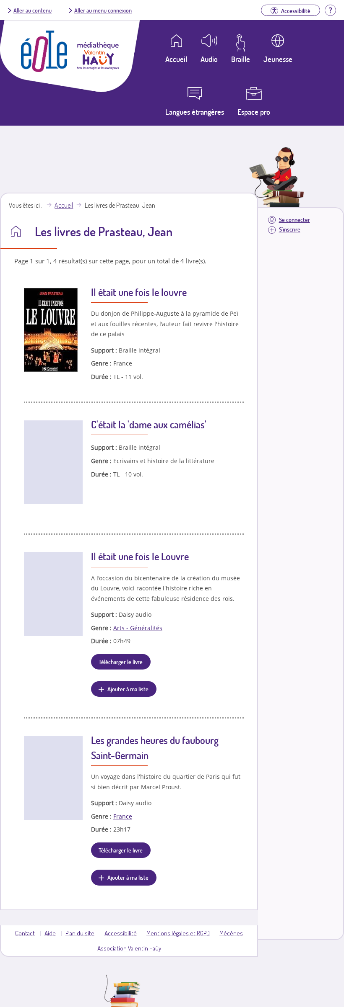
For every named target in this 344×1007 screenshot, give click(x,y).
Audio (209, 59)
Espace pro (253, 111)
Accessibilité (120, 933)
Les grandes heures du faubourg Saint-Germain (155, 748)
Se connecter (294, 219)
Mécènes (231, 933)
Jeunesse (277, 59)
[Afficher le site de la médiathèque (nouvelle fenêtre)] (98, 67)
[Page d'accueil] (44, 69)
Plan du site (79, 933)
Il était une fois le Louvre (140, 556)
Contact (25, 933)
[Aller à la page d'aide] (330, 9)
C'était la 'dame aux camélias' (148, 424)
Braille (240, 59)
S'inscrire (289, 229)
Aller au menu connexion (103, 10)
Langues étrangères (194, 111)
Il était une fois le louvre (139, 292)
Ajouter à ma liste (128, 689)
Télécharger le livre (121, 661)
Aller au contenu (32, 10)
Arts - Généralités (137, 628)
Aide (50, 933)
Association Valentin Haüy (129, 948)
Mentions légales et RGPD (178, 933)
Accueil (64, 205)
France (122, 816)
